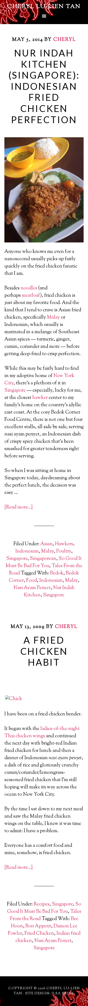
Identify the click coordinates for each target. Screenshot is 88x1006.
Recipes (41, 904)
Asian (46, 544)
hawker (40, 397)
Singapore (15, 390)
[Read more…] (18, 507)
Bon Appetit (38, 926)
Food (31, 580)
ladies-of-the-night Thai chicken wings (42, 732)
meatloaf (31, 295)
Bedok (56, 573)
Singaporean (43, 558)
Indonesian (27, 551)
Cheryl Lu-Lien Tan (44, 6)
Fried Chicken (39, 933)
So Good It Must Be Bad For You (44, 562)
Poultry (63, 551)
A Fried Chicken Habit (44, 651)
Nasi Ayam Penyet (32, 587)
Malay (53, 317)
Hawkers (64, 544)
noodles (29, 288)
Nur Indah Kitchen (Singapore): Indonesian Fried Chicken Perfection (44, 86)
